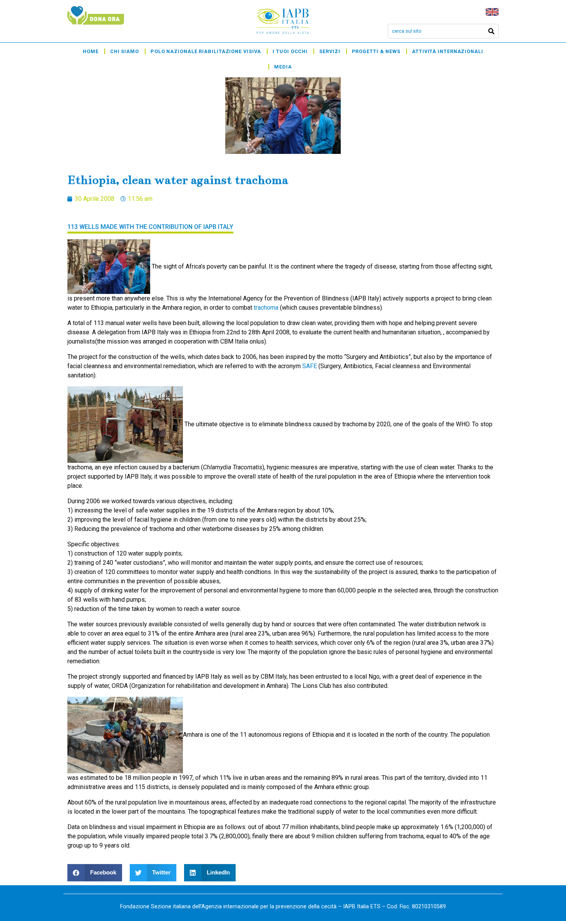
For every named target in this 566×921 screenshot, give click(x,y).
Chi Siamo (124, 51)
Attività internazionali (447, 51)
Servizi (329, 51)
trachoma (266, 307)
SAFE (309, 366)
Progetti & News (376, 51)
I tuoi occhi (290, 51)
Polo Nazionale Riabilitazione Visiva (206, 51)
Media (283, 67)
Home (91, 51)
